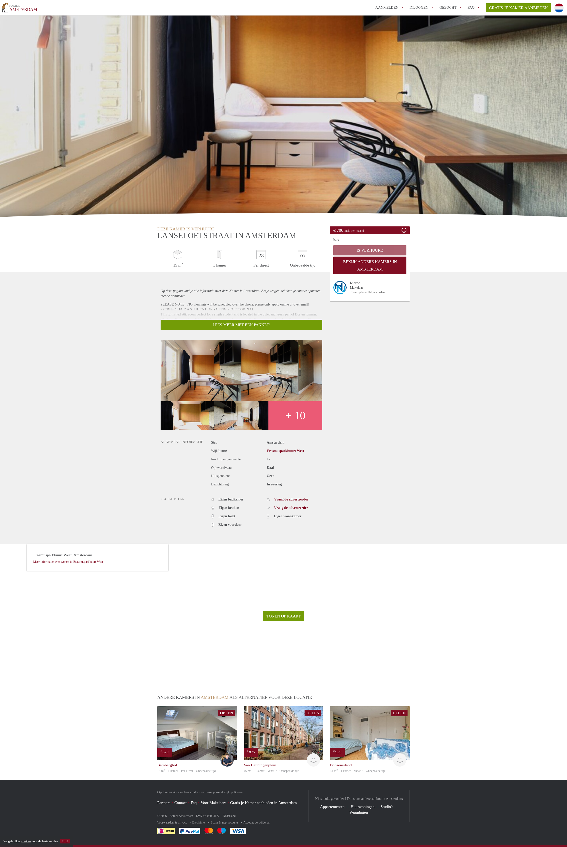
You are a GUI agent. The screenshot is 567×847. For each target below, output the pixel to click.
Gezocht (447, 7)
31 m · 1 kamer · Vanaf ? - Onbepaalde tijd (358, 771)
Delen (226, 713)
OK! (65, 841)
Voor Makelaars (213, 802)
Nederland (229, 816)
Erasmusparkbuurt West (285, 451)
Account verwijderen (256, 822)
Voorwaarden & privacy (172, 822)
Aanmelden (386, 7)
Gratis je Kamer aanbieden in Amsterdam (263, 802)
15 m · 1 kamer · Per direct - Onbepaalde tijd (186, 771)
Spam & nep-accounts (225, 822)
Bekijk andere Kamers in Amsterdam (370, 265)
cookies (26, 841)
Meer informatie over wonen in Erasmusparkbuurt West (68, 561)
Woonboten (359, 812)
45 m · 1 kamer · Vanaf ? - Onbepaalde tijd (271, 771)
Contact (180, 802)
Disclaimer (199, 822)
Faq (194, 802)
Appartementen (332, 806)
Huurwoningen (363, 806)
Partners (163, 802)
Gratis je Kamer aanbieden (518, 8)
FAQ (471, 7)
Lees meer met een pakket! (241, 325)
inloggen (419, 7)
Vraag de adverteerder (291, 499)
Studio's (387, 806)
